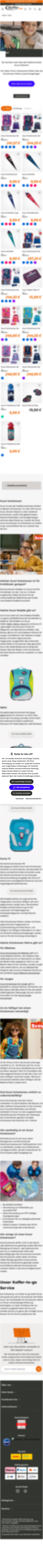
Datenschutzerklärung (33, 798)
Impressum (20, 798)
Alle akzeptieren (23, 787)
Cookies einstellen (22, 793)
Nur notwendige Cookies (22, 782)
